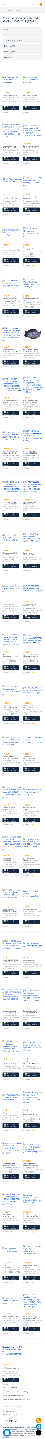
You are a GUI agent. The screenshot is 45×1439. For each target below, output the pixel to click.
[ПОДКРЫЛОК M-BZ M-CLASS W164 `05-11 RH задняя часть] (12, 944)
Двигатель (7, 57)
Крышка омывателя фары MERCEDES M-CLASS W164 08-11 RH (10, 1063)
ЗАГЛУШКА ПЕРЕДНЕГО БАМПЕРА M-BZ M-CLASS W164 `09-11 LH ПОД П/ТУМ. (10, 859)
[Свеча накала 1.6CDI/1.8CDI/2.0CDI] (12, 690)
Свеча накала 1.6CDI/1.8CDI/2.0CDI (9, 706)
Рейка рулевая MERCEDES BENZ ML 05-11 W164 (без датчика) (9, 1215)
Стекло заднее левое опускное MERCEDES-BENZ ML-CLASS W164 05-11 (31, 452)
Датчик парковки (28, 960)
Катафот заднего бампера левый (31, 299)
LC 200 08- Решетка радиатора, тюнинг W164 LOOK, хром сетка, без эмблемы (31, 1317)
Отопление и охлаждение (13, 40)
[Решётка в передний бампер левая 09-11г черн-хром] (12, 1148)
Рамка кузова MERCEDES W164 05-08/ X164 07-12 (30, 554)
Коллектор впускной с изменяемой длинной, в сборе (30, 1164)
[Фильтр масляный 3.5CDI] (32, 791)
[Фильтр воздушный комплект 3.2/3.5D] (32, 588)
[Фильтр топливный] (12, 588)
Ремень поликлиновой (30, 909)
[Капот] (12, 1249)
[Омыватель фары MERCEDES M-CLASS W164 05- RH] (12, 893)
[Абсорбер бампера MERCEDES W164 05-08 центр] (12, 741)
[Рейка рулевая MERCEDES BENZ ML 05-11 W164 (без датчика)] (12, 1199)
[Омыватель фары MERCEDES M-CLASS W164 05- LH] (32, 842)
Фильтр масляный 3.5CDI (29, 808)
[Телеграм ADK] (38, 1426)
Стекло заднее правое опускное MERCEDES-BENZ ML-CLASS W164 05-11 (10, 503)
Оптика (6, 35)
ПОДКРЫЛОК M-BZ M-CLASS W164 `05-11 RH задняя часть (10, 961)
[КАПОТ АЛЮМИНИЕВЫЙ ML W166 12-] (32, 1199)
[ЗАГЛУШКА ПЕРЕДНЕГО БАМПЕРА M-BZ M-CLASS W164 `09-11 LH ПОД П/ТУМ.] (12, 843)
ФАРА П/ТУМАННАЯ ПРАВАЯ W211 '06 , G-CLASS (30, 350)
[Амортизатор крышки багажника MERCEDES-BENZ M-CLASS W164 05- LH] (12, 995)
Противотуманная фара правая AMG (30, 198)
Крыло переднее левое (30, 95)
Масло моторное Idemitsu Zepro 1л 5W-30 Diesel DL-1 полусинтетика (10, 655)
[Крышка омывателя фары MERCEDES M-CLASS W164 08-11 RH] (12, 1046)
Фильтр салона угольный (10, 1113)
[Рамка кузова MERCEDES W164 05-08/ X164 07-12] (32, 537)
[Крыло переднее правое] (12, 79)
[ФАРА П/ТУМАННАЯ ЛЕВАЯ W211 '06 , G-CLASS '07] (12, 435)
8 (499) (9, 1421)
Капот (4, 1265)
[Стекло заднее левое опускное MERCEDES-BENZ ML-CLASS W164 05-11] (32, 436)
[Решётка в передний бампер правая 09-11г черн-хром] (32, 1097)
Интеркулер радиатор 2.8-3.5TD (30, 248)
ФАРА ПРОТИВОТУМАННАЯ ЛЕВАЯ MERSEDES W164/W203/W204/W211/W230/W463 (10, 1368)
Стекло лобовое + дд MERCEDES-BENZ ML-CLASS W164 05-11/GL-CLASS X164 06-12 (10, 147)
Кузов (6, 29)
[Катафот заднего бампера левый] (32, 283)
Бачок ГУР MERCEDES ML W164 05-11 (31, 706)
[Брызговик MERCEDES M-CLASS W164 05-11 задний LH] (32, 639)
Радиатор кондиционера (9, 299)
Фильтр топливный (8, 604)
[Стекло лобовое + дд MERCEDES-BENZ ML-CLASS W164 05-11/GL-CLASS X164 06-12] (12, 130)
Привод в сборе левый (9, 248)
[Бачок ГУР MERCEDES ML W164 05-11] (32, 690)
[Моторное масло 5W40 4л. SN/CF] (12, 537)
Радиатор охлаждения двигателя (30, 1266)
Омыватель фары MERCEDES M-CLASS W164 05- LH (30, 859)
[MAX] (38, 1432)
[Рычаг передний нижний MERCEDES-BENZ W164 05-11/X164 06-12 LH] (32, 130)
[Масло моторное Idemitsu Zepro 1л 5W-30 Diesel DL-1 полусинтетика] (12, 639)
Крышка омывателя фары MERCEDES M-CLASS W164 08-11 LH (30, 1012)
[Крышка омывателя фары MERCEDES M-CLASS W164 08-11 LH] (32, 995)
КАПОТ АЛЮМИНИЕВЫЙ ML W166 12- (31, 1215)
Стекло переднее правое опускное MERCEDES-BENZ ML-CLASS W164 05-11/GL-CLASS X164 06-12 (10, 401)
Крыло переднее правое (9, 95)
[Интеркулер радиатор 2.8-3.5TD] (32, 232)
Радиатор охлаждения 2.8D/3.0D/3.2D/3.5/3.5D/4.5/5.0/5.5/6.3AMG (10, 198)
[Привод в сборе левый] (12, 232)
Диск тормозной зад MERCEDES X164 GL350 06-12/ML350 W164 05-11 (29, 503)
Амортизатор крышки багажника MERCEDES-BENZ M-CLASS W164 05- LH (10, 1012)
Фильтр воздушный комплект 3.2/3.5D (29, 605)
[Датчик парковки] (32, 944)
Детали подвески (10, 52)
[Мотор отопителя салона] (12, 1300)
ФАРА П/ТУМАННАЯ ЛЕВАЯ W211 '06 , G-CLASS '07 (9, 452)
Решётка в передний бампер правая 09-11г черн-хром (30, 1113)
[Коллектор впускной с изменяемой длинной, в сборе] (32, 1148)
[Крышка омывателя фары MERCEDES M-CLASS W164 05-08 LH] (12, 792)
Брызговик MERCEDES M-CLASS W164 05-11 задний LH (31, 655)
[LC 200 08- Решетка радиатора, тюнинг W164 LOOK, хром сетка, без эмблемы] (32, 1301)
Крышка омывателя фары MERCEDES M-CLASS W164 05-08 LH (10, 808)
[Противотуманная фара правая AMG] (32, 181)
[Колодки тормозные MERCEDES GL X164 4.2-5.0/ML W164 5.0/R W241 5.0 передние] (12, 334)
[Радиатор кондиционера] (12, 283)
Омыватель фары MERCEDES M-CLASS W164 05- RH (10, 910)
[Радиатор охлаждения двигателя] (32, 1250)
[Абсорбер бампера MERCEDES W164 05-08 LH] (32, 1046)
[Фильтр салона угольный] (12, 1097)
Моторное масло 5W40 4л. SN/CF (9, 554)
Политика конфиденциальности (16, 1400)
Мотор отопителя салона (10, 1316)
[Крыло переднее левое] (32, 79)
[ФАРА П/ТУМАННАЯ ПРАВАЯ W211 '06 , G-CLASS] (32, 334)
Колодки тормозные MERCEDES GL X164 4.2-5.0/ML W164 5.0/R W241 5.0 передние (9, 350)
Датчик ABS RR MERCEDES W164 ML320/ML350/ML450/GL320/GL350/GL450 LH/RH (31, 757)
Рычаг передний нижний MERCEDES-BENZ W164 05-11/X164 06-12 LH (30, 147)
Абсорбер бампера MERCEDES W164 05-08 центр (10, 757)
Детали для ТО (9, 46)
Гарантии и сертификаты (12, 1395)
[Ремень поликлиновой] (32, 893)
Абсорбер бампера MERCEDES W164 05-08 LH (31, 1063)
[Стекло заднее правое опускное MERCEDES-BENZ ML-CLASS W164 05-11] (12, 487)
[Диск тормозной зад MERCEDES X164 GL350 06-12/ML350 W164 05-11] (32, 487)
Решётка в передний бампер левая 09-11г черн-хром (8, 1164)
